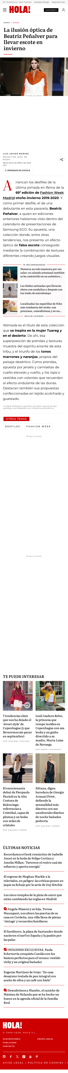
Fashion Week (38, 426)
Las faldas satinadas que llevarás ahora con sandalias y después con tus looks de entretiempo (41, 289)
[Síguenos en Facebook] (11, 1056)
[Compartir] (61, 159)
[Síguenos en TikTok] (24, 1056)
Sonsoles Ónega (41, 2)
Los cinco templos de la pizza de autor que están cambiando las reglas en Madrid (33, 897)
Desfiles (12, 426)
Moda (16, 23)
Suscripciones (11, 1039)
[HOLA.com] (19, 9)
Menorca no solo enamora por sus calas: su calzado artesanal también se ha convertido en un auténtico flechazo (42, 274)
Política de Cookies (45, 1062)
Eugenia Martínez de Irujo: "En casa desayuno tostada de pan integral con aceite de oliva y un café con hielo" (30, 976)
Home (7, 23)
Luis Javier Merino (16, 154)
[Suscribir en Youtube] (31, 1056)
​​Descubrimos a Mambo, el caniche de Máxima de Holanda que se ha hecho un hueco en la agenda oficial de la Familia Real (31, 996)
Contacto (9, 1046)
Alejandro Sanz (59, 2)
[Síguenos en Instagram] (5, 1056)
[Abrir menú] (5, 9)
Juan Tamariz (25, 2)
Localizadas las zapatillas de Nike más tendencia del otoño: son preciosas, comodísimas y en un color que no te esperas (41, 309)
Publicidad (10, 1042)
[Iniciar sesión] (63, 9)
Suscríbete (51, 10)
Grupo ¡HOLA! (45, 1039)
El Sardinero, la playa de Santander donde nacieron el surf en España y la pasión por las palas (33, 935)
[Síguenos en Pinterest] (37, 1056)
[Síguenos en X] (18, 1056)
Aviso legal (13, 1062)
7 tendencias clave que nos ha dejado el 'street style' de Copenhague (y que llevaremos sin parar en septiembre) (17, 725)
